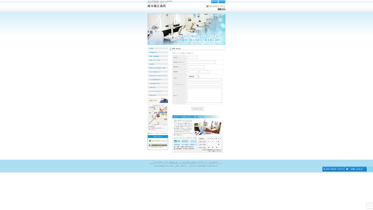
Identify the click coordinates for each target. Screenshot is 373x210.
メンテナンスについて (155, 91)
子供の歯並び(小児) (155, 83)
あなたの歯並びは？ (155, 72)
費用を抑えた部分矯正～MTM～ (200, 162)
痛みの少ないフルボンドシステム (158, 76)
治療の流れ (153, 87)
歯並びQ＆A (153, 95)
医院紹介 (152, 64)
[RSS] (223, 9)
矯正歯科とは (153, 52)
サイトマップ (219, 163)
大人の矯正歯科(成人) (155, 79)
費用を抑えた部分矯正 (158, 68)
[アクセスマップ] (158, 130)
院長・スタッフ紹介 (155, 60)
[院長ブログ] (158, 102)
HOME (151, 48)
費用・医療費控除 (154, 56)
